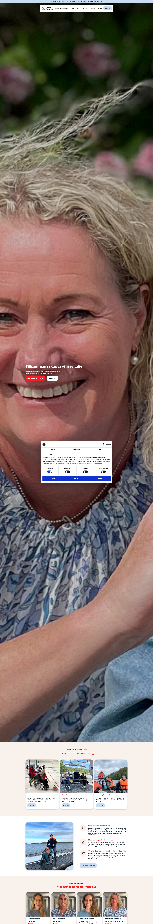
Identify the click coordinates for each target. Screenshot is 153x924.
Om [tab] (100, 449)
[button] (62, 8)
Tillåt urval (76, 478)
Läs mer (31, 805)
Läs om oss (52, 378)
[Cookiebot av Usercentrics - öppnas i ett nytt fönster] (104, 444)
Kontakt (107, 8)
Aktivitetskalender (96, 8)
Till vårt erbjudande (88, 865)
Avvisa (53, 478)
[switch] (67, 472)
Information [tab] (76, 449)
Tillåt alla (99, 478)
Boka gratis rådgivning (35, 378)
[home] (48, 8)
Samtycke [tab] (52, 449)
